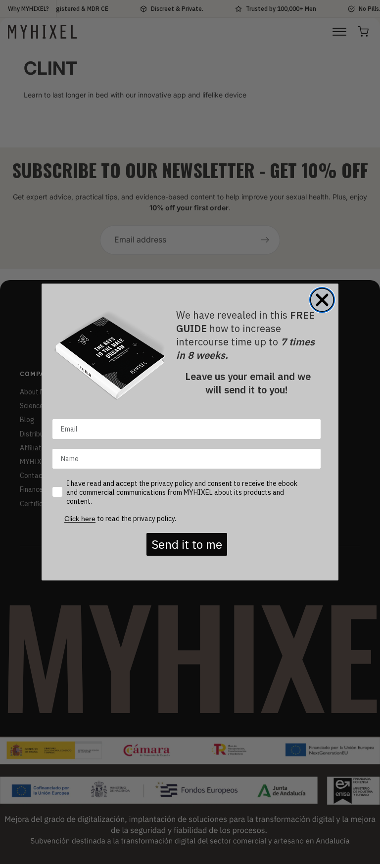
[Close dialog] (322, 300)
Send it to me (186, 544)
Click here (79, 519)
